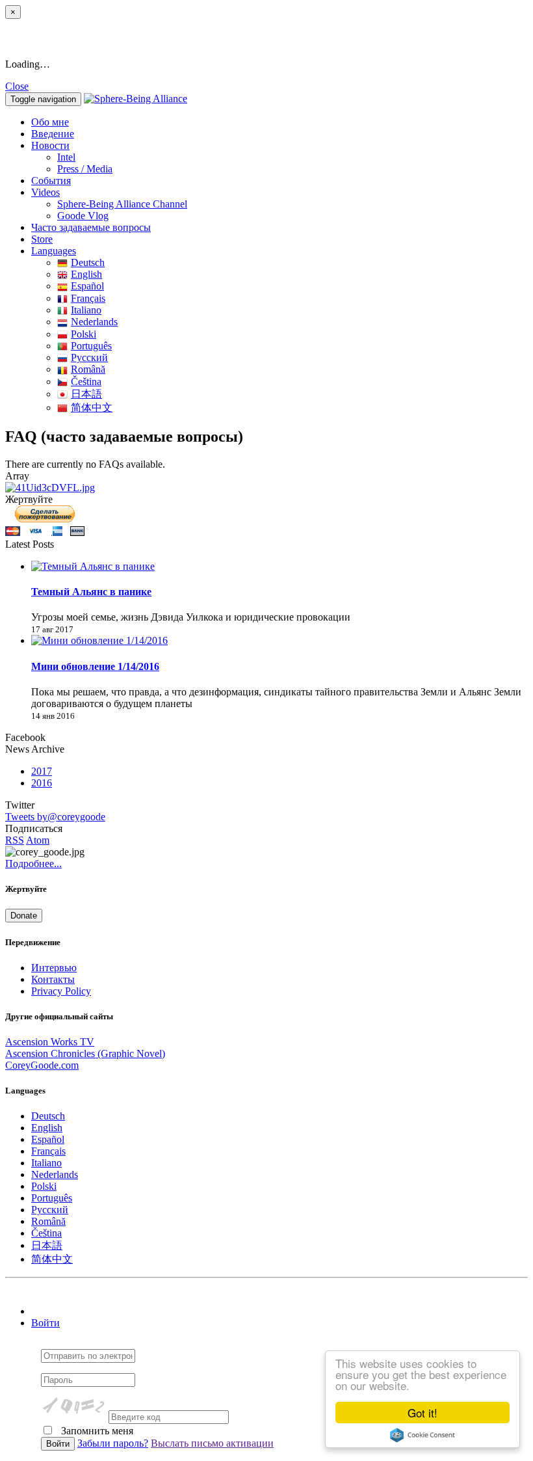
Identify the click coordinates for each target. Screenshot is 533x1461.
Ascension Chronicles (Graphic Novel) (85, 1053)
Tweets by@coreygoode (55, 816)
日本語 (86, 393)
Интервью (54, 967)
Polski (83, 334)
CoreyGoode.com (42, 1065)
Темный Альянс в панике (91, 591)
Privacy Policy (61, 991)
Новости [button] (50, 145)
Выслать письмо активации (212, 1443)
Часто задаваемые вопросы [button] (91, 227)
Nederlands (94, 321)
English (86, 274)
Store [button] (42, 239)
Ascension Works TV (49, 1041)
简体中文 (91, 407)
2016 (41, 782)
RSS (14, 840)
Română (88, 369)
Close (17, 86)
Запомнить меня (95, 1430)
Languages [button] (53, 250)
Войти (45, 1322)
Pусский (89, 357)
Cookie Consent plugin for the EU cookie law (422, 1435)
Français (88, 298)
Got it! (422, 1412)
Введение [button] (52, 133)
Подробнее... (33, 863)
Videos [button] (45, 192)
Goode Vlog (83, 215)
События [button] (51, 180)
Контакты (53, 979)
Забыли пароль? (112, 1443)
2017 (41, 771)
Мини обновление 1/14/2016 (95, 666)
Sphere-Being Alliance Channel (122, 203)
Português (91, 345)
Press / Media (84, 168)
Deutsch (88, 262)
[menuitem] (292, 157)
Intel (66, 157)
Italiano (86, 309)
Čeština (86, 381)
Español (87, 285)
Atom (37, 840)
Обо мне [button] (50, 121)
